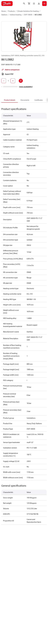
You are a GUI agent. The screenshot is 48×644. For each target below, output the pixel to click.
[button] (33, 3)
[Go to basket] (29, 3)
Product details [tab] (9, 100)
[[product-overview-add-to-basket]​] (21, 81)
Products (11, 11)
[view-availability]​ (26, 87)
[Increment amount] (12, 80)
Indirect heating (16, 14)
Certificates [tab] (38, 100)
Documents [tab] (25, 100)
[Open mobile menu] (44, 3)
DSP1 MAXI (28, 14)
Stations (4, 14)
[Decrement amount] (3, 80)
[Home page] (7, 3)
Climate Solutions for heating (28, 11)
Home (3, 11)
